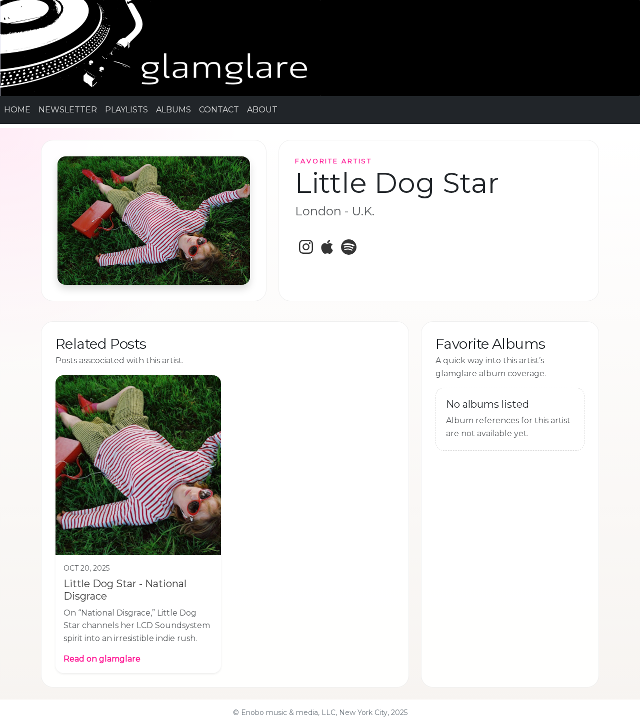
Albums (173, 109)
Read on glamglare (102, 659)
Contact (219, 109)
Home (17, 109)
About (262, 109)
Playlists (126, 109)
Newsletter (67, 109)
